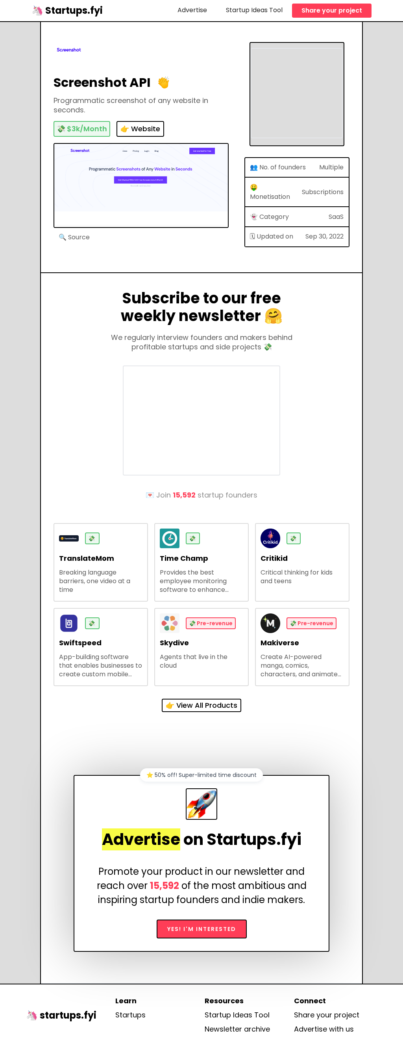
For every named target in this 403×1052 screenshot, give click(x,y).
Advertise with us (324, 1029)
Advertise (192, 10)
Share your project (331, 10)
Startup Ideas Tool (254, 10)
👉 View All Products (201, 705)
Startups (130, 1015)
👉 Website (140, 129)
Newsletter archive (237, 1029)
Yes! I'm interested (201, 929)
